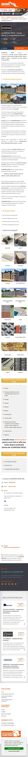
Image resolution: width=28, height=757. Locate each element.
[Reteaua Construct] (11, 736)
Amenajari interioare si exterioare (14, 17)
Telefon (5, 48)
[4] (12, 584)
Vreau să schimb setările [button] (13, 751)
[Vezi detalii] (24, 624)
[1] (2, 584)
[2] (6, 584)
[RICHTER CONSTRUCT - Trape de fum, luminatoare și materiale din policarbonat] (8, 605)
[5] (16, 584)
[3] (9, 584)
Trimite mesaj (20, 48)
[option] (14, 10)
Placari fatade (4, 18)
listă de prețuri (20, 440)
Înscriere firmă (19, 13)
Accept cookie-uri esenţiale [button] (14, 748)
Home (2, 17)
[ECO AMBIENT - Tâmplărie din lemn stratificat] (8, 634)
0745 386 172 (18, 560)
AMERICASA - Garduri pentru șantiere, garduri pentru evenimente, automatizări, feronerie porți (13, 666)
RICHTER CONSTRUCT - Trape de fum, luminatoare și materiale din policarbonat (13, 611)
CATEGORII (7, 13)
